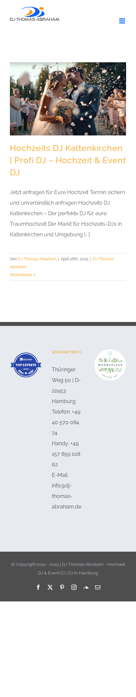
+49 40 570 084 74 (66, 422)
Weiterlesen (21, 275)
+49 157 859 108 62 (66, 454)
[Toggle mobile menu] (122, 20)
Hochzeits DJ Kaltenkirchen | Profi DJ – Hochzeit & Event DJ (68, 160)
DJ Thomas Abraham (37, 259)
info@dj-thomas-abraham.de (66, 496)
